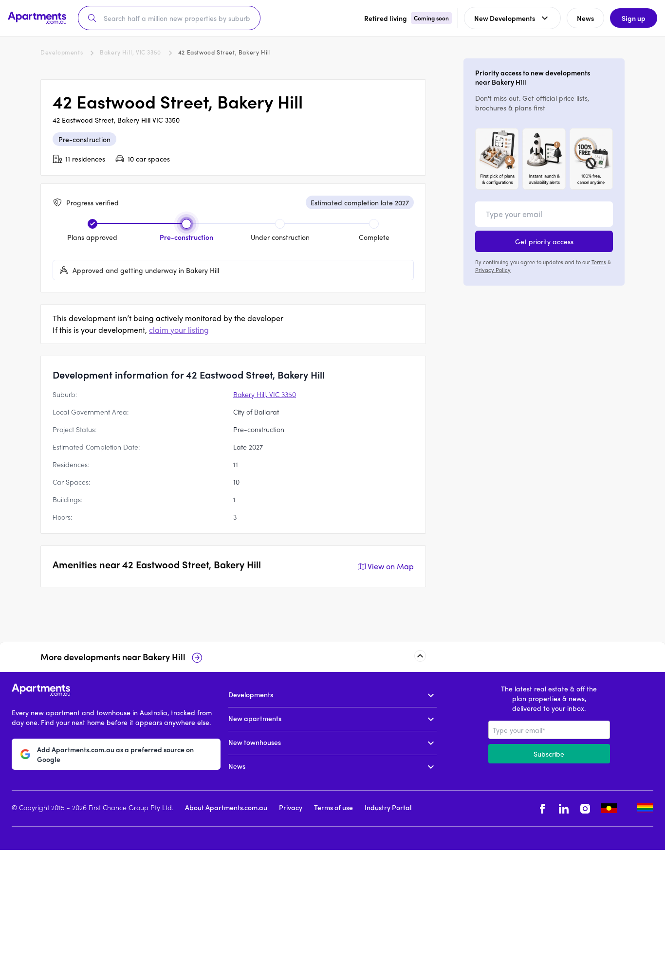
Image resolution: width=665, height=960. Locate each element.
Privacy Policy (493, 269)
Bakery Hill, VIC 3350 (130, 52)
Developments (61, 52)
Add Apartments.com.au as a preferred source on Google (115, 754)
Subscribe (549, 754)
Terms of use (333, 807)
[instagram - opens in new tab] (585, 808)
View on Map (391, 566)
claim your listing (179, 329)
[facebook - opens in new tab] (542, 808)
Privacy (290, 807)
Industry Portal (388, 807)
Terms (598, 262)
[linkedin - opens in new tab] (564, 808)
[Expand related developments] (420, 656)
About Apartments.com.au (226, 807)
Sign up (634, 18)
